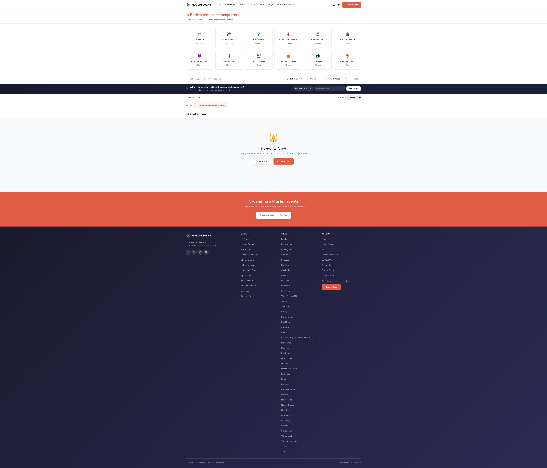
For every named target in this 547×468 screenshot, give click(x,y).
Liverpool (285, 374)
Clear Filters (262, 161)
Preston (284, 425)
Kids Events (246, 249)
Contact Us (327, 260)
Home (218, 4)
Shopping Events (248, 285)
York (283, 451)
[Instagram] (194, 252)
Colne (284, 332)
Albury (284, 301)
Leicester (285, 260)
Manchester (286, 244)
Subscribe (353, 88)
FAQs (270, 4)
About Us (326, 239)
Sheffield (285, 254)
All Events (198, 19)
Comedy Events (248, 296)
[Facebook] (188, 252)
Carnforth (285, 327)
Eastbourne (286, 353)
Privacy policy (356, 462)
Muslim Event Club (285, 4)
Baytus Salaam (288, 317)
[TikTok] (200, 252)
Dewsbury (286, 348)
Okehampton (287, 415)
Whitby (284, 446)
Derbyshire (286, 342)
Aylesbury (285, 306)
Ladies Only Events (249, 254)
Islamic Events (247, 244)
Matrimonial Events (249, 270)
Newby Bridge (287, 405)
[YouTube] (206, 252)
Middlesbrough (288, 389)
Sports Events (247, 275)
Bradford (285, 265)
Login (337, 4)
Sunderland (286, 431)
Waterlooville (287, 436)
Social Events (247, 280)
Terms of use (344, 462)
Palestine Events (248, 265)
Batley (284, 311)
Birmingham (286, 249)
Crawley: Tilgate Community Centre (297, 337)
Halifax (284, 363)
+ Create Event (352, 4)
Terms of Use (328, 275)
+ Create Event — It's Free (273, 215)
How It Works (257, 4)
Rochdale (285, 285)
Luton (283, 379)
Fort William (286, 358)
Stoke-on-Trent (288, 291)
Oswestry (285, 420)
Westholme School (290, 441)
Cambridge (286, 270)
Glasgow (285, 280)
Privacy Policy (328, 270)
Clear (356, 79)
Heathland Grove (289, 368)
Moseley (285, 394)
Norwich (285, 410)
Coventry (285, 275)
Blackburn (285, 322)
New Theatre (287, 399)
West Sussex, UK (289, 296)
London (284, 239)
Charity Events (247, 260)
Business (245, 291)
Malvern (285, 384)
